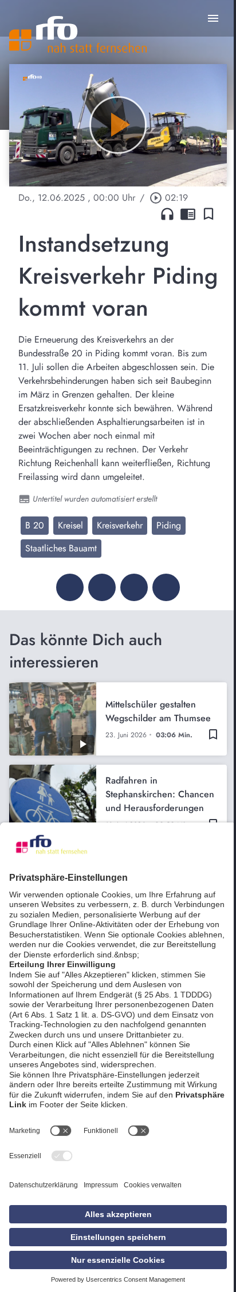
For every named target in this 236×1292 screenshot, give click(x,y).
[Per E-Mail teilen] (166, 587)
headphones (167, 214)
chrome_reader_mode (188, 214)
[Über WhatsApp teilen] (134, 587)
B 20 (34, 525)
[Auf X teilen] (102, 587)
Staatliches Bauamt (61, 548)
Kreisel (70, 525)
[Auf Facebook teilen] (70, 587)
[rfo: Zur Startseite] (78, 34)
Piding (168, 525)
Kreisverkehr (120, 525)
